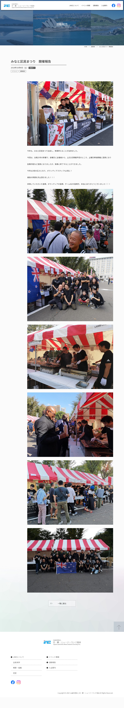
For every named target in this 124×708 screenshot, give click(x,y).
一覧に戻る (62, 603)
